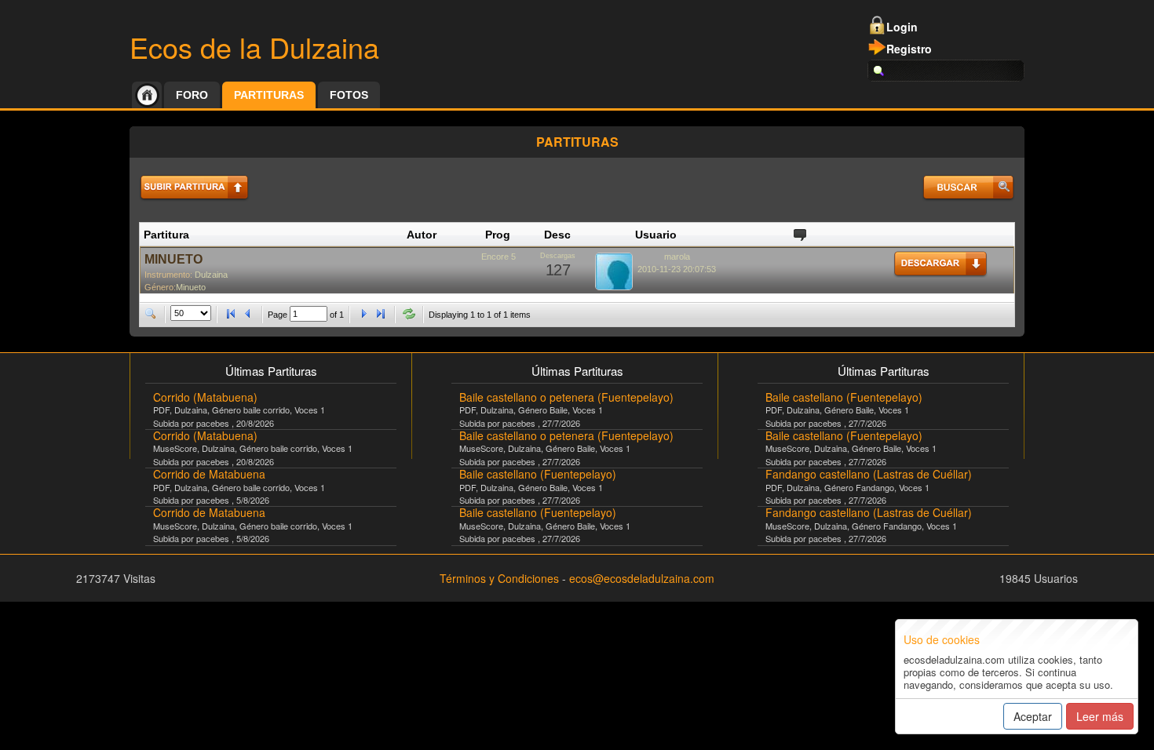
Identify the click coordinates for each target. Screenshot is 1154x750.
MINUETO (173, 259)
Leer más (1099, 716)
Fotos (349, 95)
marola (677, 256)
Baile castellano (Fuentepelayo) (537, 474)
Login (902, 27)
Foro (192, 95)
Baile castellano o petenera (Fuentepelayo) (566, 397)
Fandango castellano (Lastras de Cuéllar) (868, 474)
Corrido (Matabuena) (205, 397)
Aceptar (1032, 716)
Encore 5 (498, 256)
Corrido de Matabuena (209, 474)
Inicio (147, 95)
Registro (909, 48)
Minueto (191, 287)
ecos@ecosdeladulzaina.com (641, 578)
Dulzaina (211, 274)
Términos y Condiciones (499, 578)
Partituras (269, 95)
